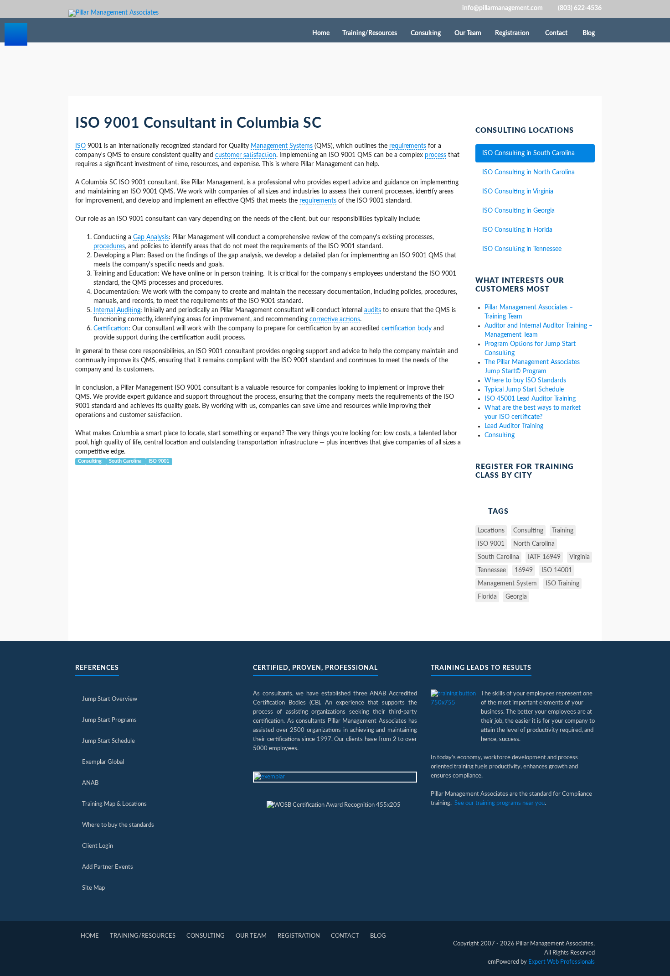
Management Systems (282, 146)
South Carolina (126, 461)
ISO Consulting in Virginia (517, 191)
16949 (524, 570)
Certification (111, 328)
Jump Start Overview (109, 699)
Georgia (516, 597)
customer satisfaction (245, 155)
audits (372, 310)
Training (562, 530)
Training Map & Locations (114, 804)
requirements (407, 146)
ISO (80, 146)
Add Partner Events (107, 867)
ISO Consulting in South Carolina (528, 153)
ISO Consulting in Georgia (518, 211)
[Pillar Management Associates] (113, 13)
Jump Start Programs (109, 720)
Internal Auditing (116, 310)
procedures (109, 246)
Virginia (579, 557)
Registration (513, 33)
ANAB (90, 783)
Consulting (426, 33)
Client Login (97, 846)
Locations (491, 530)
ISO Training (562, 583)
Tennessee (492, 570)
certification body (406, 328)
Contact (556, 33)
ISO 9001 (159, 461)
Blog (588, 33)
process (435, 155)
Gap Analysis (151, 237)
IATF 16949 (544, 557)
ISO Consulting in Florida (517, 230)
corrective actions (334, 319)
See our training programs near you (499, 803)
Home (321, 33)
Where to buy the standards (118, 825)
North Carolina (534, 544)
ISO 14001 (556, 570)
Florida (487, 597)
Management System (507, 583)
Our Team (468, 33)
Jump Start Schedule (108, 741)
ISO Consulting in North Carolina (528, 172)
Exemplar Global (103, 762)
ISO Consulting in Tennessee (522, 249)
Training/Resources (370, 33)
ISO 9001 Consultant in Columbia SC (198, 123)
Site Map (93, 888)
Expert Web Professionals (561, 962)
